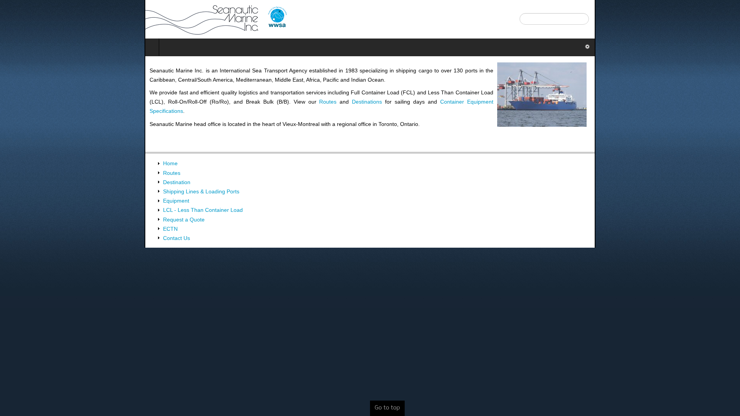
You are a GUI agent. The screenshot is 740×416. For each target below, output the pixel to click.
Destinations (571, 84)
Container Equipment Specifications (48, 92)
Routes (533, 84)
